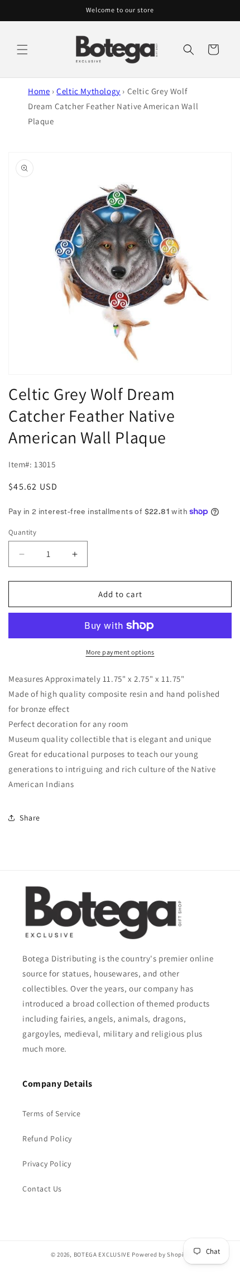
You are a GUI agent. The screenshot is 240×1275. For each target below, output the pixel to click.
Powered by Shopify (160, 1254)
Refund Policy (47, 1139)
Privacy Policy (46, 1164)
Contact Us (42, 1189)
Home (39, 91)
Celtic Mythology (88, 91)
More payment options (120, 652)
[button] (22, 49)
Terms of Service (51, 1113)
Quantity (22, 532)
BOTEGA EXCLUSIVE (102, 1254)
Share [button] (30, 818)
